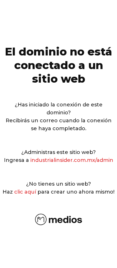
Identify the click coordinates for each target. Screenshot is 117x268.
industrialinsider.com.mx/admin (71, 160)
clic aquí (25, 192)
